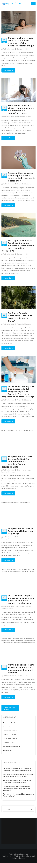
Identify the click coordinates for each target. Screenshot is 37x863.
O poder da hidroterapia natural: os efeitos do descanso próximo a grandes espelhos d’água (21, 42)
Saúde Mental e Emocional (11, 746)
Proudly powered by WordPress (11, 856)
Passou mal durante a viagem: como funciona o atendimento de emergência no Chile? (21, 109)
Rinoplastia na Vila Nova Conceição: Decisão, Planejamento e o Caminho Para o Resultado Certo (17, 461)
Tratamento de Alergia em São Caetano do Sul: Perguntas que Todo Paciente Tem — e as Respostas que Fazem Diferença (18, 391)
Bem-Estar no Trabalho (10, 731)
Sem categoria (7, 750)
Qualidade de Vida (22, 49)
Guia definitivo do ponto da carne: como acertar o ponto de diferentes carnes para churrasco (21, 599)
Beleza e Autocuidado (24, 470)
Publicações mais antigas (9, 708)
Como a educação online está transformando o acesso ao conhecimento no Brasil (21, 668)
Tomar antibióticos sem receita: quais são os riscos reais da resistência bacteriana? (21, 177)
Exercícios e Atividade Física (11, 735)
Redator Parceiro (8, 49)
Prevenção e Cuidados (24, 116)
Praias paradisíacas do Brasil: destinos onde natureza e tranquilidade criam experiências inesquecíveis (17, 245)
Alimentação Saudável (24, 606)
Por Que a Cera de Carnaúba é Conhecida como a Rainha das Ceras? (20, 317)
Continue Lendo (8, 70)
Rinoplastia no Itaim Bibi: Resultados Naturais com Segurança (21, 531)
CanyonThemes (19, 858)
